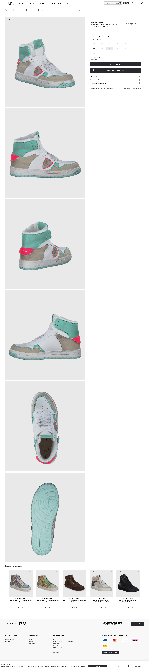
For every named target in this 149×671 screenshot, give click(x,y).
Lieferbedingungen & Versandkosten (63, 641)
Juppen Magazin (9, 639)
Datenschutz (56, 650)
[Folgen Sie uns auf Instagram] (24, 623)
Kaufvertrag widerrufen (110, 652)
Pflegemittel (8, 641)
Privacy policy (82, 663)
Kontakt (55, 645)
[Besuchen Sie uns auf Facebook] (19, 623)
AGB (54, 639)
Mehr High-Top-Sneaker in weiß (132, 88)
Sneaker (23, 10)
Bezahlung (56, 643)
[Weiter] (142, 589)
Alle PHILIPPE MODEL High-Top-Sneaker (101, 88)
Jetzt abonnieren (137, 624)
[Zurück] (6, 589)
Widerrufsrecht (57, 648)
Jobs (30, 639)
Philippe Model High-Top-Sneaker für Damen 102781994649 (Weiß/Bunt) (60, 10)
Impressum (56, 652)
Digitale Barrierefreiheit (35, 645)
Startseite (10, 10)
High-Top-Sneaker (33, 10)
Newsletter (32, 643)
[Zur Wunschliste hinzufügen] (139, 58)
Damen (17, 10)
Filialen (31, 641)
